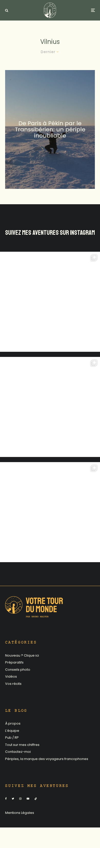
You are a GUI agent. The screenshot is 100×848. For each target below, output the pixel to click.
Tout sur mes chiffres (22, 744)
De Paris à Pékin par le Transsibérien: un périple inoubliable (50, 129)
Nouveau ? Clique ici (22, 655)
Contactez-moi (18, 751)
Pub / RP (12, 737)
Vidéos (11, 676)
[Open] (50, 302)
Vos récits (13, 683)
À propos (13, 723)
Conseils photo (17, 669)
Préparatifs (14, 662)
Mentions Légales (19, 812)
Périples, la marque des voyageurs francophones (46, 758)
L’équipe (12, 730)
